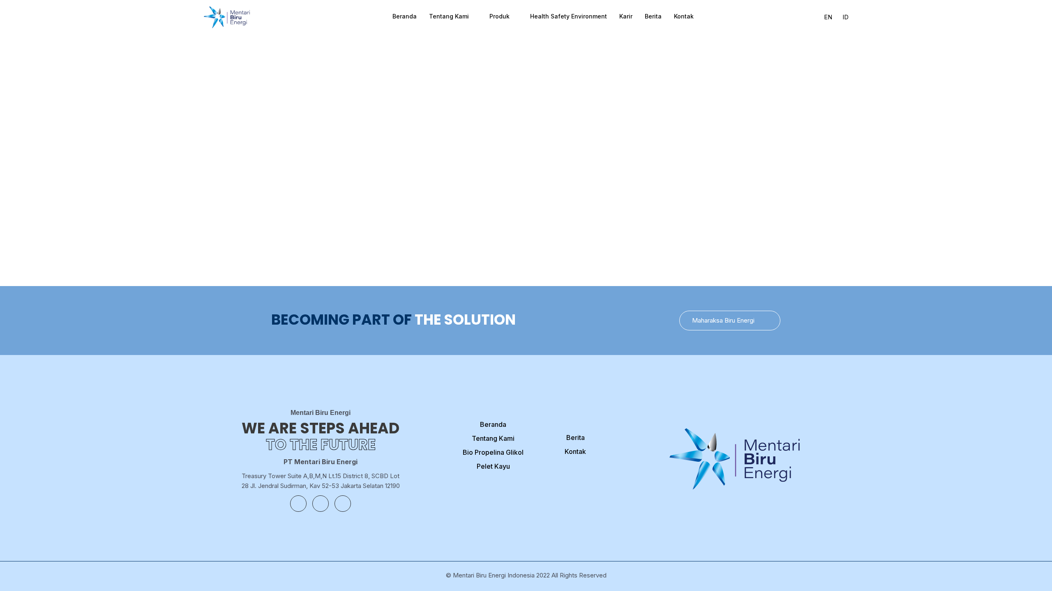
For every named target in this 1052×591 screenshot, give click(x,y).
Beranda (404, 16)
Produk (499, 16)
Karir (625, 16)
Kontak (684, 16)
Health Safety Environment (568, 16)
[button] (729, 320)
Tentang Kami (449, 16)
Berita (653, 16)
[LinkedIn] (343, 503)
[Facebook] (298, 503)
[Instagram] (320, 503)
